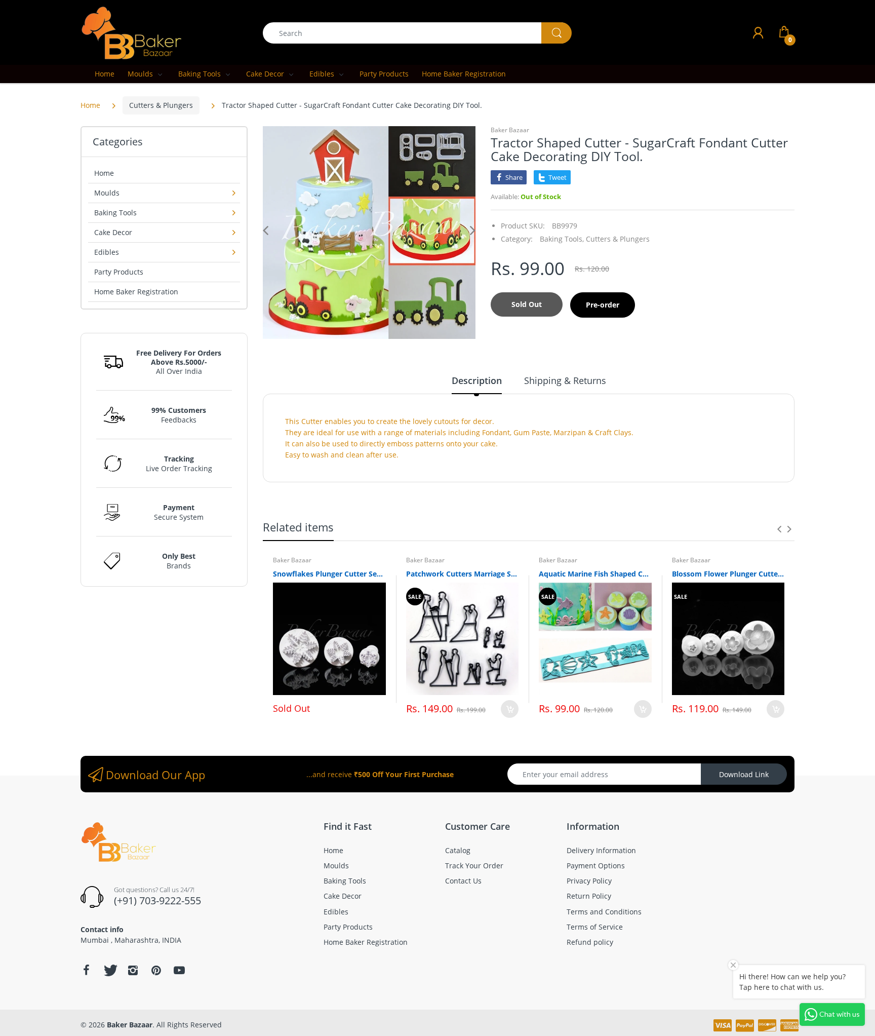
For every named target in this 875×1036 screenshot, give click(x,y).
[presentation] (779, 528)
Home (90, 105)
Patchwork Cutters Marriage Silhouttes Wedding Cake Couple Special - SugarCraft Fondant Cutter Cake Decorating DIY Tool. (462, 574)
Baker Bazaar (510, 130)
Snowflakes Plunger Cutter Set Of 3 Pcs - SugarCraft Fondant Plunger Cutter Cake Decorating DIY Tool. (329, 574)
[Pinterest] (156, 970)
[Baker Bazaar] (131, 32)
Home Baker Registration (136, 291)
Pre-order (602, 305)
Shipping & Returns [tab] (565, 380)
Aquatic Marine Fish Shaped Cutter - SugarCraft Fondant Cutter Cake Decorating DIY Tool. (595, 574)
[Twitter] (109, 970)
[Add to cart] (510, 709)
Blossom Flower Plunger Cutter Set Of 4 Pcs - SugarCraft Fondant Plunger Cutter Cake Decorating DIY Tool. (728, 574)
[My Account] (758, 33)
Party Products (118, 272)
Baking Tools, (562, 239)
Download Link (744, 774)
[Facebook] (86, 970)
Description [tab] (477, 380)
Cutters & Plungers (161, 105)
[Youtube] (179, 970)
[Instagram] (132, 970)
